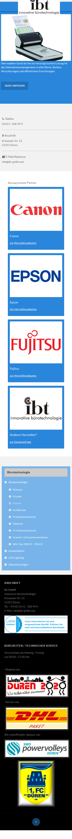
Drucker (17, 496)
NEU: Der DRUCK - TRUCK (28, 544)
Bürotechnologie (18, 482)
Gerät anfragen (15, 85)
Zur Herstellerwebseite (23, 309)
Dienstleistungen (18, 564)
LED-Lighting (16, 557)
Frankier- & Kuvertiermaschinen (30, 537)
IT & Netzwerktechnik (24, 530)
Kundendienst (16, 550)
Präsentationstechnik (24, 517)
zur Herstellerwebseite (23, 242)
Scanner (17, 503)
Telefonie (18, 523)
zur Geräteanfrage (20, 441)
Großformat (19, 510)
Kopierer (18, 489)
